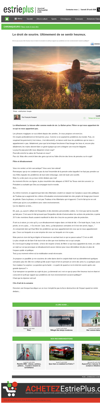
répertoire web (48, 393)
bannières (29, 393)
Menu (20, 19)
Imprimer (97, 43)
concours (38, 393)
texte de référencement (77, 393)
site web (90, 393)
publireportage (61, 393)
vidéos (97, 393)
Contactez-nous (72, 9)
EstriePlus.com (15, 400)
